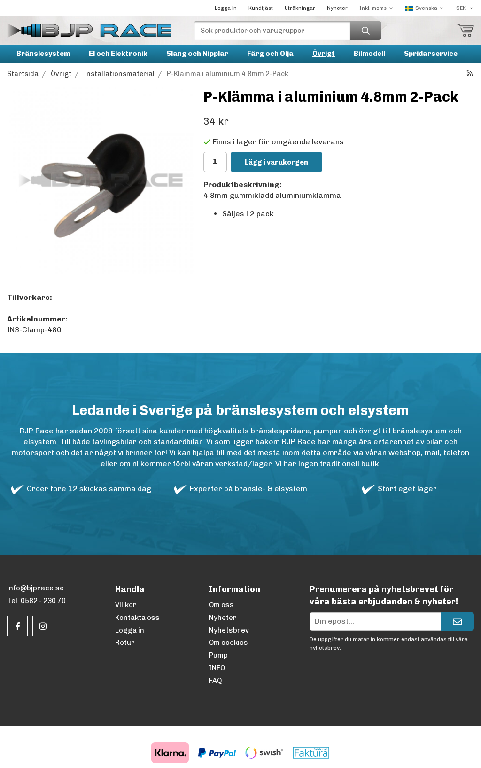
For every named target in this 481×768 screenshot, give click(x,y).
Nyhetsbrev (229, 630)
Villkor (126, 605)
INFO (217, 668)
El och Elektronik (118, 53)
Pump (218, 655)
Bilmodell (369, 53)
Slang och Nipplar (197, 53)
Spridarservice (431, 53)
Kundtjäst (260, 8)
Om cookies (228, 642)
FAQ (215, 680)
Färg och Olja (270, 53)
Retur (125, 642)
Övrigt (323, 53)
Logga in (226, 8)
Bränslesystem (43, 53)
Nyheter (337, 8)
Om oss (221, 605)
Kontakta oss (137, 617)
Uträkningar (300, 8)
